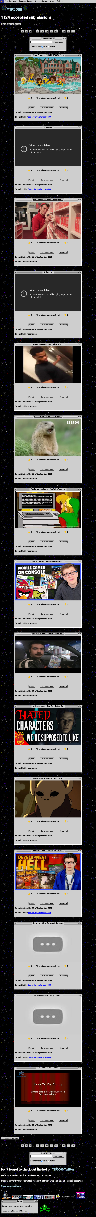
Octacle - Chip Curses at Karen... (48, 923)
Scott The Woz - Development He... (48, 851)
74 (68, 31)
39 (51, 31)
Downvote (63, 108)
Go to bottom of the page (11, 24)
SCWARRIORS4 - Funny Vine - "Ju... (48, 344)
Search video (58, 42)
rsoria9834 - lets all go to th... (48, 995)
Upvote (31, 108)
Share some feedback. (11, 1186)
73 (64, 31)
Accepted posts (26, 1)
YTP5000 (14, 9)
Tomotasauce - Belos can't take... (48, 778)
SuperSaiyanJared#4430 (39, 117)
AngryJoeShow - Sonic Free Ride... (48, 634)
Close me (23, 1211)
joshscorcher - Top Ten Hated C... (48, 706)
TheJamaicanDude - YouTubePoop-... (48, 489)
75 (73, 31)
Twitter (60, 1)
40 (56, 31)
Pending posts (11, 1)
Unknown (48, 127)
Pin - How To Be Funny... (48, 1068)
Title (45, 46)
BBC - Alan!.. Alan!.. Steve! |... (48, 416)
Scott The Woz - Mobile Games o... (48, 561)
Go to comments (47, 108)
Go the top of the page (10, 1138)
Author (53, 46)
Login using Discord (10, 1211)
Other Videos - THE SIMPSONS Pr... (48, 55)
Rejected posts (41, 1)
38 (47, 31)
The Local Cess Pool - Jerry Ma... (48, 199)
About (52, 1)
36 (37, 31)
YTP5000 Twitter (63, 1170)
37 (42, 31)
